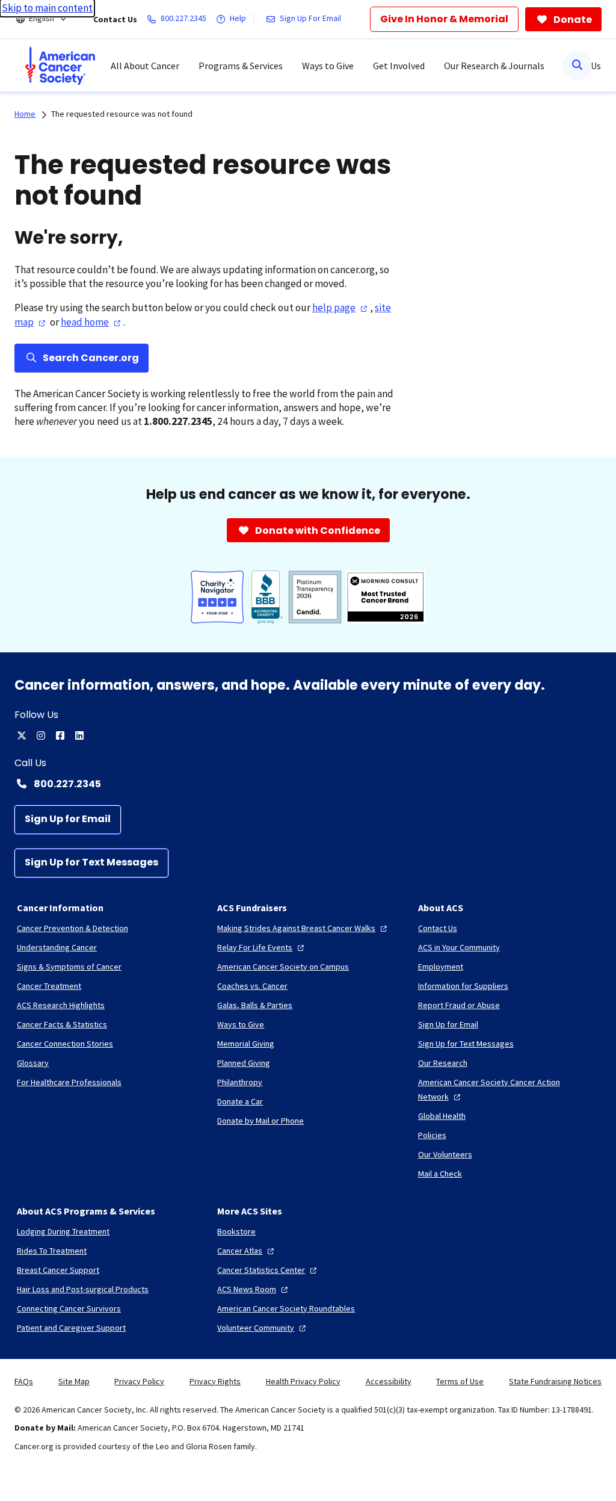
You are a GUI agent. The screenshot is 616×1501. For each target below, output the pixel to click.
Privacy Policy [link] (139, 1381)
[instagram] (41, 735)
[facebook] (60, 735)
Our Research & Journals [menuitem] (494, 66)
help (334, 307)
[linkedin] (79, 735)
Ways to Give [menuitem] (328, 66)
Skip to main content (47, 7)
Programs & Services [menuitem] (241, 66)
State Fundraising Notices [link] (555, 1381)
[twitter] (21, 735)
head (85, 322)
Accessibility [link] (388, 1381)
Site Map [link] (74, 1381)
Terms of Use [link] (460, 1381)
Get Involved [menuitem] (399, 66)
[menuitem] (60, 65)
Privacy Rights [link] (215, 1381)
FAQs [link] (23, 1381)
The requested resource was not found (121, 113)
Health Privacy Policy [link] (303, 1381)
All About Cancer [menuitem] (145, 66)
